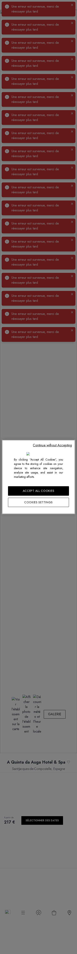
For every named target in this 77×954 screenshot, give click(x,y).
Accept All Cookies (38, 491)
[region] (38, 477)
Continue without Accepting (52, 445)
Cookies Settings (38, 502)
